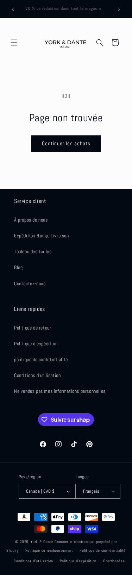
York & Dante (43, 541)
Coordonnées (114, 560)
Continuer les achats (66, 143)
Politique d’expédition (78, 560)
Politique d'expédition (35, 343)
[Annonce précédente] (13, 9)
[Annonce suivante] (119, 9)
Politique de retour (32, 328)
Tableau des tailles (32, 251)
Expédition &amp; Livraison (41, 235)
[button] (14, 42)
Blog (18, 267)
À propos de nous (31, 220)
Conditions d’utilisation (33, 560)
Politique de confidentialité (103, 550)
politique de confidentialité (41, 359)
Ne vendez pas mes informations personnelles (60, 391)
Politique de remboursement (49, 550)
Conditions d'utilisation (37, 375)
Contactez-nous (29, 283)
